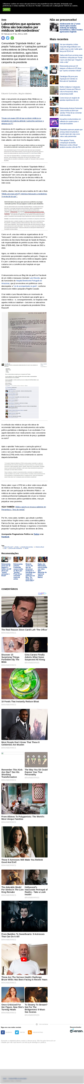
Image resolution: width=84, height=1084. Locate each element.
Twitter (36, 534)
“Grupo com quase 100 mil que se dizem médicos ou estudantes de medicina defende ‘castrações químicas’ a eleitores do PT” (22, 121)
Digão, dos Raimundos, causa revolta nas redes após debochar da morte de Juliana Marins (42, 570)
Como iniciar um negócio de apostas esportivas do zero (70, 99)
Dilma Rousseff (8, 547)
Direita (3, 20)
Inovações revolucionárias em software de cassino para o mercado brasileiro (70, 121)
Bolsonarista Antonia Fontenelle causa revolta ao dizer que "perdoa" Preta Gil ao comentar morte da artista (18, 571)
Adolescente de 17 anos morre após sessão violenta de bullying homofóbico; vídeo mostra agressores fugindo (71, 28)
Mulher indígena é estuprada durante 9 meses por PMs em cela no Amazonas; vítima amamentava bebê (70, 90)
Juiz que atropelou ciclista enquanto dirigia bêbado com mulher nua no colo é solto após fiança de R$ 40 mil (71, 48)
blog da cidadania (24, 94)
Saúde (26, 548)
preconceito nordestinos (15, 548)
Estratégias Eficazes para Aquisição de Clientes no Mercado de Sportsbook (69, 79)
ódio (5, 548)
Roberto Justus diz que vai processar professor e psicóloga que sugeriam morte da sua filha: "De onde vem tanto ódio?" (30, 572)
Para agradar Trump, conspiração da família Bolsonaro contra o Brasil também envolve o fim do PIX (70, 143)
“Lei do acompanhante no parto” (25, 286)
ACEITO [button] (6, 9)
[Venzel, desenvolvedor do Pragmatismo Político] (76, 1030)
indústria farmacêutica (27, 547)
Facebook (5, 537)
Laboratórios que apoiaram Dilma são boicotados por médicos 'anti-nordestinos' (20, 27)
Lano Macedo (35, 278)
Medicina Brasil (40, 547)
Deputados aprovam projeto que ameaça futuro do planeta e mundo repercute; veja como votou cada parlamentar (71, 133)
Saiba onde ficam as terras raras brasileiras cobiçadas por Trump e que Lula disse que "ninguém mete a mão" (71, 58)
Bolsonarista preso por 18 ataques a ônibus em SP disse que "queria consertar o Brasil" (6, 569)
